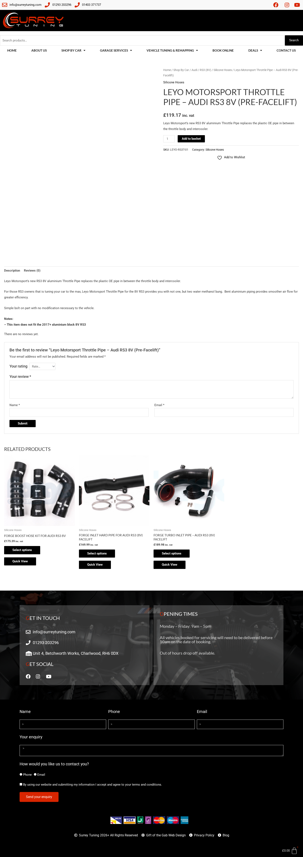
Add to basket (191, 139)
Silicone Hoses (223, 70)
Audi (194, 70)
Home (12, 50)
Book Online (223, 50)
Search (294, 40)
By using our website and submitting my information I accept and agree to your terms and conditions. (92, 784)
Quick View (20, 561)
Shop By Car (181, 70)
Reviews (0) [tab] (32, 270)
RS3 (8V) (205, 70)
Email (159, 405)
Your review (20, 376)
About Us (39, 50)
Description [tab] (12, 270)
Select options (22, 550)
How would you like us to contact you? (54, 763)
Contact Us (286, 50)
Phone (114, 711)
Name (14, 405)
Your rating (18, 366)
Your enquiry (31, 736)
